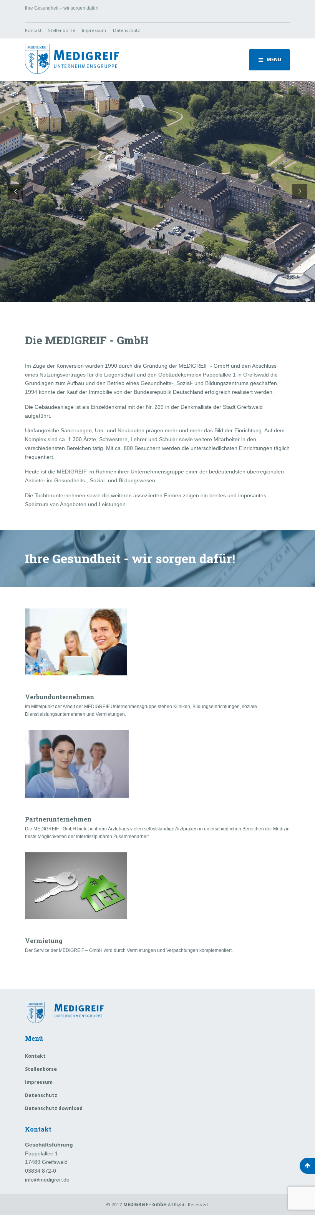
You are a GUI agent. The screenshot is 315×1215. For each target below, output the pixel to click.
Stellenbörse (61, 30)
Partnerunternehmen (58, 819)
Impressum (94, 30)
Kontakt (33, 30)
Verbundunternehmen (59, 697)
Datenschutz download (54, 1108)
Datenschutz (126, 30)
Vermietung (44, 941)
